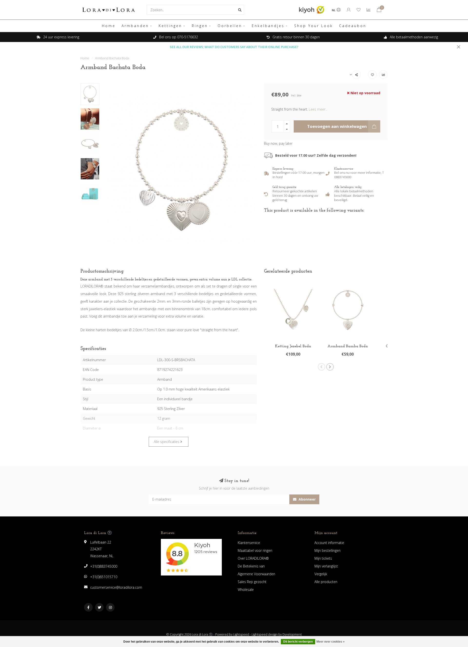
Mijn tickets (323, 558)
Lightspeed (241, 634)
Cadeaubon (352, 25)
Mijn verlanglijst (326, 566)
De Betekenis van (251, 566)
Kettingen (170, 25)
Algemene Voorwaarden (256, 574)
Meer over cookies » (330, 641)
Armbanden (135, 25)
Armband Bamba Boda (347, 346)
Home (109, 25)
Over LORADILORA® (253, 558)
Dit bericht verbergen (298, 641)
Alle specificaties (167, 441)
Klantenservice (249, 542)
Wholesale (246, 589)
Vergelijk (320, 574)
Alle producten (325, 581)
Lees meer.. (318, 109)
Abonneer (307, 499)
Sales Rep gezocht (252, 581)
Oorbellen (230, 25)
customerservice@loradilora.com (116, 587)
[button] (321, 366)
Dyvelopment (292, 634)
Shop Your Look (313, 25)
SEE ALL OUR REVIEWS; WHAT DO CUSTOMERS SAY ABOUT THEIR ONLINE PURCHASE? (234, 47)
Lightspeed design (265, 634)
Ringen (200, 25)
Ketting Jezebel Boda (293, 346)
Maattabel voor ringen (255, 550)
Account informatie (329, 542)
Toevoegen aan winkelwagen (337, 126)
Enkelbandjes (268, 25)
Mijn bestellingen (327, 550)
